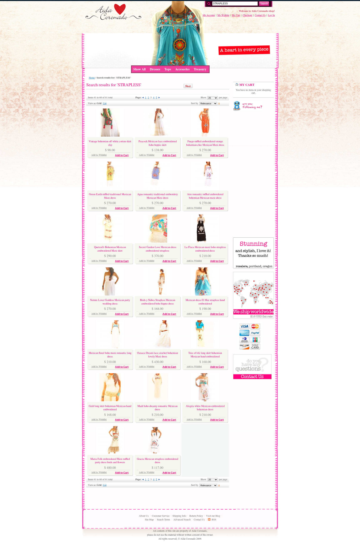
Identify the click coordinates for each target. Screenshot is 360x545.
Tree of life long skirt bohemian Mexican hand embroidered (205, 354)
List (104, 103)
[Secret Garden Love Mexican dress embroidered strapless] (158, 241)
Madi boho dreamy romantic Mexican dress (158, 407)
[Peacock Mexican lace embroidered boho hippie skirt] (158, 135)
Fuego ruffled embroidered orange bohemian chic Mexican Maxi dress (205, 143)
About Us (144, 515)
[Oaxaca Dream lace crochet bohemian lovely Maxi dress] (158, 347)
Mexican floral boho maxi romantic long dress (110, 354)
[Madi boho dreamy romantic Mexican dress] (158, 400)
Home (92, 77)
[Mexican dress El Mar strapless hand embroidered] (205, 294)
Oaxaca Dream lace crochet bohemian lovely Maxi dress (157, 354)
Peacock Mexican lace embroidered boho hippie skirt (158, 143)
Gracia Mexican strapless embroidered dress (157, 460)
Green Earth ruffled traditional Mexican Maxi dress (110, 195)
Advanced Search (182, 519)
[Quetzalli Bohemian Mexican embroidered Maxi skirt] (110, 241)
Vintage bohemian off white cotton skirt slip (110, 143)
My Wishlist (223, 15)
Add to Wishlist (99, 155)
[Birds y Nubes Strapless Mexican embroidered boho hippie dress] (158, 294)
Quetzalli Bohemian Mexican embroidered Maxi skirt (110, 248)
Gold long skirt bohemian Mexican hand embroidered (110, 407)
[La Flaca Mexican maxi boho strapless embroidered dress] (205, 241)
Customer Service (160, 515)
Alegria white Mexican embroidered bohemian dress (205, 407)
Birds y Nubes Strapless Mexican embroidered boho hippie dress (157, 301)
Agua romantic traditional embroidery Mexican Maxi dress (157, 195)
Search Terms (163, 519)
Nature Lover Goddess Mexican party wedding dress (110, 301)
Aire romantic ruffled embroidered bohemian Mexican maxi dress (205, 195)
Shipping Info (179, 515)
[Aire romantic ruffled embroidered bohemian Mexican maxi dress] (205, 188)
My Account (209, 15)
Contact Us (260, 15)
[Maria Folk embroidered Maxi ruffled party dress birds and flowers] (110, 453)
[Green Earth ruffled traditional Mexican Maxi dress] (110, 188)
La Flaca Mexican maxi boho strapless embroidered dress (205, 248)
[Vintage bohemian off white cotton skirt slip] (110, 135)
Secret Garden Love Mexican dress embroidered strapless (157, 248)
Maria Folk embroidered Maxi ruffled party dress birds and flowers (110, 460)
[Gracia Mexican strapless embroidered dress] (158, 453)
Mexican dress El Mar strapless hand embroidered (205, 301)
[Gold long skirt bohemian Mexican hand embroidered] (110, 400)
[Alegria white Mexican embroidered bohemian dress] (205, 400)
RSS (214, 519)
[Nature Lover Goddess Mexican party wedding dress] (110, 294)
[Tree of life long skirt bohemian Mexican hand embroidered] (205, 347)
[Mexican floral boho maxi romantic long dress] (110, 347)
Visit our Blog (213, 515)
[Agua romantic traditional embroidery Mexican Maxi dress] (158, 188)
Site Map (149, 519)
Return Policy (196, 515)
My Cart (236, 15)
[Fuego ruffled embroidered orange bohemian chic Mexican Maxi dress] (205, 135)
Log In (271, 15)
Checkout (247, 15)
